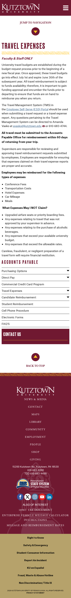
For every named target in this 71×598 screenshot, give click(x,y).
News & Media (35, 399)
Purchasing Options (14, 270)
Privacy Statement (35, 593)
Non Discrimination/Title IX (35, 583)
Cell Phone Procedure (15, 310)
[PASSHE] (32, 483)
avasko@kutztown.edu (27, 125)
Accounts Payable (20, 262)
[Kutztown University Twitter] (27, 497)
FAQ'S (6, 323)
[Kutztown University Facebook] (20, 497)
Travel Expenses (12, 290)
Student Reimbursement (17, 304)
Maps (35, 414)
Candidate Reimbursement (19, 297)
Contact (35, 407)
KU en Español (35, 568)
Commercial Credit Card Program (23, 284)
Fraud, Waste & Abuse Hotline (35, 575)
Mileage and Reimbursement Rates (35, 525)
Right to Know (35, 538)
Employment (35, 437)
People (35, 444)
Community (35, 429)
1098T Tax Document (36, 510)
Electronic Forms (12, 317)
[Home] (21, 8)
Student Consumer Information (35, 553)
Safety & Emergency (35, 545)
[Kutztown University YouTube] (42, 497)
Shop (35, 452)
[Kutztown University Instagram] (35, 497)
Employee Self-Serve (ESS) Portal (27, 109)
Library (35, 422)
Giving (35, 459)
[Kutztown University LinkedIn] (49, 497)
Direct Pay (8, 277)
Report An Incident (35, 560)
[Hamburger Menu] (65, 8)
